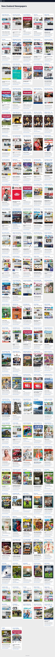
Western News (36, 587)
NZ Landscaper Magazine (6, 351)
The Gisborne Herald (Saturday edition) (17, 88)
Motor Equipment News (6, 469)
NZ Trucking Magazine (27, 539)
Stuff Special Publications (48, 280)
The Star (24, 587)
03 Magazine (15, 604)
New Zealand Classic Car (17, 446)
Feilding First (46, 64)
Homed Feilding (16, 628)
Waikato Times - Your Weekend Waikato (48, 112)
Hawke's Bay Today (16, 64)
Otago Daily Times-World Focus (17, 351)
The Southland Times (17, 135)
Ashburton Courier (26, 256)
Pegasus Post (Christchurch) (17, 232)
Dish (34, 516)
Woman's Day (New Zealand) (48, 351)
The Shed (25, 516)
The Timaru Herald (16, 14)
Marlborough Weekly (48, 399)
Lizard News (36, 304)
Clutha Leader (47, 256)
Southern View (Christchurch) (48, 184)
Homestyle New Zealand (48, 493)
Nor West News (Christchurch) (38, 232)
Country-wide (15, 563)
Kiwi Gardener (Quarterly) (17, 539)
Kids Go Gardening (48, 516)
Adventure (15, 516)
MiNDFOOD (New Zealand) (48, 446)
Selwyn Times (36, 256)
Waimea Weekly (5, 327)
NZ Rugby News (5, 493)
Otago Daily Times (5, 14)
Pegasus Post (47, 587)
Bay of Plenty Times (27, 159)
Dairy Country (26, 493)
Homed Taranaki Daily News (6, 112)
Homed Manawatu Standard (27, 184)
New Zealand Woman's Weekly (6, 374)
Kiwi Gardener (15, 374)
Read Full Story (5, 35)
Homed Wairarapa (26, 327)
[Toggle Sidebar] (1, 1)
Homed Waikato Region (38, 64)
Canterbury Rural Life (27, 208)
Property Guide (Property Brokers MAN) (38, 88)
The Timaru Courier (5, 256)
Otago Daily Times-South (17, 112)
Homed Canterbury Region (27, 88)
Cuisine (3, 539)
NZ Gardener (46, 469)
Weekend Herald (37, 39)
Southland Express (16, 256)
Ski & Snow (4, 563)
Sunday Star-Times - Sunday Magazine (6, 399)
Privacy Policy (27, 655)
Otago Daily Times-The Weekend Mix (17, 399)
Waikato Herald (16, 184)
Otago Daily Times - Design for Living (38, 469)
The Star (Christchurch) (48, 208)
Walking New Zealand (17, 469)
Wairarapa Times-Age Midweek (38, 327)
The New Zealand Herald (6, 159)
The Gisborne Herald (48, 159)
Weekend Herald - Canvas (38, 135)
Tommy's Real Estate (6, 422)
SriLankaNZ (36, 399)
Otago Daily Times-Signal (48, 327)
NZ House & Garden (6, 516)
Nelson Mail (46, 14)
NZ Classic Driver (37, 351)
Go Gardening (36, 539)
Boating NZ (25, 563)
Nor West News (16, 587)
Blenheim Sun (15, 304)
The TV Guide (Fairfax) (6, 184)
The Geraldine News (38, 184)
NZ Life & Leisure (37, 563)
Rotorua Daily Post (26, 64)
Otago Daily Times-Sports (27, 135)
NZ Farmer (36, 493)
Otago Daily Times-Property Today (27, 399)
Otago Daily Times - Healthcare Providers (48, 422)
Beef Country (47, 563)
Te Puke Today (15, 422)
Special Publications (27, 604)
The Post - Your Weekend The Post (27, 112)
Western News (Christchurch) (27, 232)
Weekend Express (47, 135)
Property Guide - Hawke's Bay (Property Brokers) (48, 604)
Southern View (5, 587)
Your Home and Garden (27, 446)
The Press (36, 14)
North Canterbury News (6, 208)
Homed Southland (5, 88)
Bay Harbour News (5, 232)
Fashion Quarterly (5, 446)
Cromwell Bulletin (5, 280)
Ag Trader (25, 469)
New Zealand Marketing (48, 539)
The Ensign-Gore (26, 304)
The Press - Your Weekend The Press (38, 112)
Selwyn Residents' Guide (38, 422)
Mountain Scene (37, 208)
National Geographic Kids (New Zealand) (27, 422)
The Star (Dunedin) (48, 232)
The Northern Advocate (27, 39)
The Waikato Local (16, 327)
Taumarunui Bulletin (27, 280)
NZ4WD (3, 628)
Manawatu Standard (48, 39)
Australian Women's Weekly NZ (38, 446)
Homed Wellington (26, 14)
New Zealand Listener (17, 208)
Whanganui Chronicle (17, 39)
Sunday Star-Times (26, 374)
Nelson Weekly (47, 304)
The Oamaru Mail (37, 159)
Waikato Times (5, 135)
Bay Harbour (4, 604)
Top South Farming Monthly (38, 604)
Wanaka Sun (15, 159)
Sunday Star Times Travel (48, 374)
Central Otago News (16, 280)
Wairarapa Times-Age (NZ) (48, 88)
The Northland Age (37, 280)
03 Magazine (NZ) (16, 493)
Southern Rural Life (6, 304)
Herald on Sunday (37, 374)
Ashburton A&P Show (27, 351)
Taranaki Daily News (6, 64)
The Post (3, 39)
